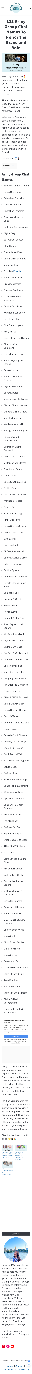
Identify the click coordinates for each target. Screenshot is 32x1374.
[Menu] (3, 8)
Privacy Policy (22, 1369)
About (10, 1366)
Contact (19, 1366)
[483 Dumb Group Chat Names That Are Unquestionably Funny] (7, 1164)
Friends (17, 271)
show (13, 165)
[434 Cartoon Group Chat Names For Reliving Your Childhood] (21, 1148)
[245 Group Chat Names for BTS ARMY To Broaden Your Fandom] (7, 1148)
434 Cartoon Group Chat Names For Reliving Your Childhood (19, 1155)
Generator (8, 1369)
